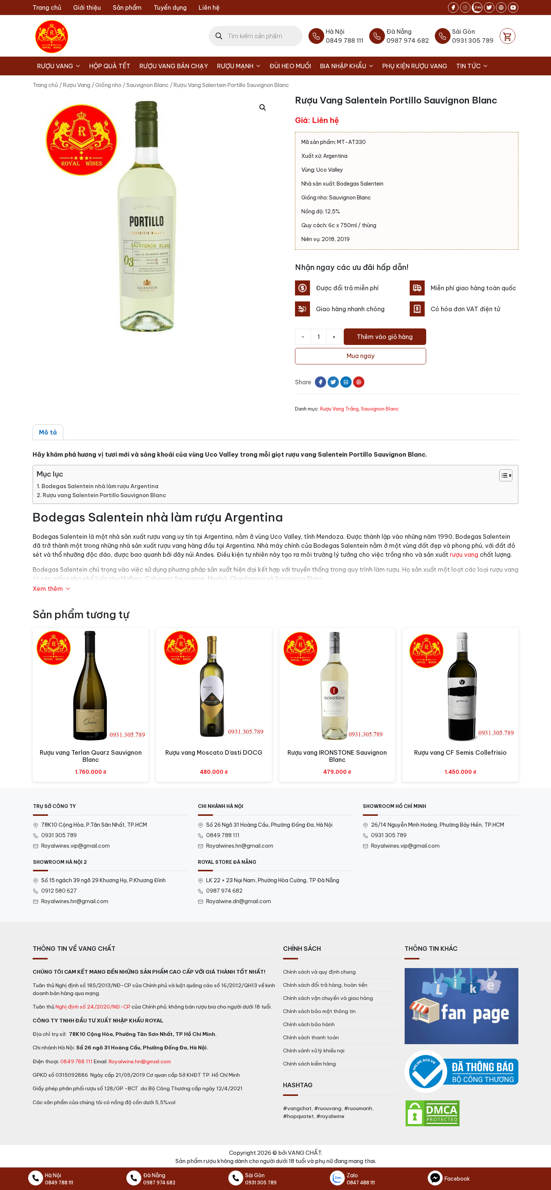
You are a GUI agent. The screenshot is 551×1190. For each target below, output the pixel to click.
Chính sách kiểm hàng (309, 1063)
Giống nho (108, 84)
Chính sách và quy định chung (319, 971)
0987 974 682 (224, 890)
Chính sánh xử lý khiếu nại (313, 1050)
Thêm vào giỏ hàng (385, 336)
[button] (263, 107)
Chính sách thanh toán (311, 1037)
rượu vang (464, 554)
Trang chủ (47, 7)
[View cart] (507, 36)
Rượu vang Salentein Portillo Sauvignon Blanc (104, 495)
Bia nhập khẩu (343, 66)
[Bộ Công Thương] (461, 1071)
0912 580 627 (59, 890)
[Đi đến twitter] (489, 7)
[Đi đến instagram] (465, 7)
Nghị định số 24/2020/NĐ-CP (92, 1006)
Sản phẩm (127, 7)
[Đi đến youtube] (513, 7)
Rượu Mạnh (235, 66)
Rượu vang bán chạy (173, 66)
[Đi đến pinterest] (501, 7)
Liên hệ (209, 7)
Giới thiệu (87, 7)
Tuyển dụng (170, 7)
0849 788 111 (223, 835)
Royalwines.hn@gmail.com (239, 845)
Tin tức (468, 66)
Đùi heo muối (290, 66)
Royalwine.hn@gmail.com (140, 1061)
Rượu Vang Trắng (339, 409)
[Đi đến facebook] (453, 7)
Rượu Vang (55, 66)
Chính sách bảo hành (309, 1024)
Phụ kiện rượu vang (414, 66)
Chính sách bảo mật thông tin (319, 1011)
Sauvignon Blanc (147, 84)
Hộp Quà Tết (109, 66)
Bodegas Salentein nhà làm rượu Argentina (100, 486)
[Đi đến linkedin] (346, 382)
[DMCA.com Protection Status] (432, 1112)
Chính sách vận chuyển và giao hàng (328, 998)
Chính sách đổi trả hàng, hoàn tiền (325, 985)
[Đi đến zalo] (477, 7)
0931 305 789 (59, 835)
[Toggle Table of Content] (502, 475)
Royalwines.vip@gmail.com (75, 845)
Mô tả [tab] (48, 432)
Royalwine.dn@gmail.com (238, 901)
